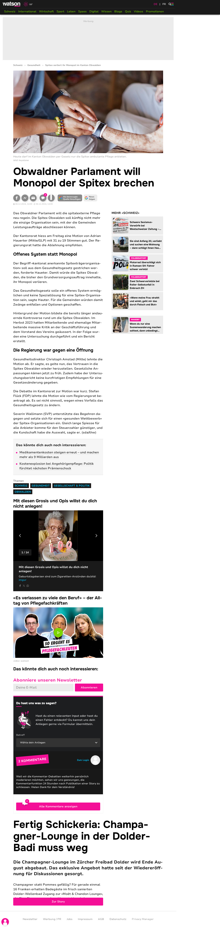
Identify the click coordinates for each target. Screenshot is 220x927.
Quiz (128, 11)
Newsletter (30, 919)
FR (164, 4)
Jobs (69, 919)
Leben (71, 11)
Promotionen (155, 11)
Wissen (106, 11)
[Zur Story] (88, 862)
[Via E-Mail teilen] (33, 197)
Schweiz (9, 11)
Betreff (20, 735)
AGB (101, 919)
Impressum (85, 919)
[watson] (12, 4)
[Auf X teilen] (24, 586)
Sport (60, 11)
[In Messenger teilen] (24, 197)
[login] (5, 922)
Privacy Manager (143, 919)
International (27, 11)
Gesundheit (33, 65)
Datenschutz (117, 919)
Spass (82, 11)
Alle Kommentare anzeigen (58, 806)
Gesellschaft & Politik (72, 485)
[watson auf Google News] (90, 197)
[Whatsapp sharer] (27, 585)
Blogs (118, 11)
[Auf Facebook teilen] (16, 197)
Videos (138, 11)
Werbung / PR (52, 919)
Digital (93, 11)
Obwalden (23, 492)
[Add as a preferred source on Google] (70, 197)
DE (155, 4)
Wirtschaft (46, 11)
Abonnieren (89, 687)
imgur (22, 580)
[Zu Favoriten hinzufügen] (51, 197)
